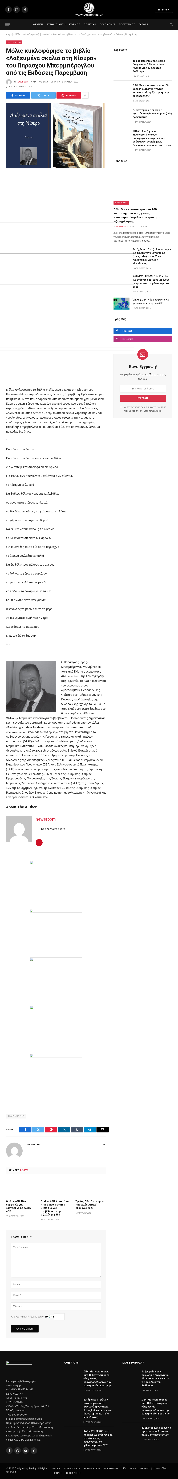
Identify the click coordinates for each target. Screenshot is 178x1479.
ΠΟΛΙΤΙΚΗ (90, 24)
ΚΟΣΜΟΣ (74, 24)
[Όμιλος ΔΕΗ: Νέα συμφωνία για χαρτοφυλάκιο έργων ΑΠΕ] (21, 1188)
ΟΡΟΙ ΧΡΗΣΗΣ (73, 1473)
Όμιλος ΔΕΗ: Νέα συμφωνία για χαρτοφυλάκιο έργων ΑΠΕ (18, 1206)
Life (124, 1468)
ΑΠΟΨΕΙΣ (144, 1468)
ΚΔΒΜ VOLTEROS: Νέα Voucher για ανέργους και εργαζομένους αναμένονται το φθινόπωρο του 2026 (151, 281)
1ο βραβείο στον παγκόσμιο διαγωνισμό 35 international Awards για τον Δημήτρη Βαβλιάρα (149, 66)
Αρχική (9, 34)
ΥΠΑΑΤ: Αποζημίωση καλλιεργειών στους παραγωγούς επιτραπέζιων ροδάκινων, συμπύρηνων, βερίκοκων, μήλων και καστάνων (152, 138)
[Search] (171, 24)
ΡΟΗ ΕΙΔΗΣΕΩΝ (14, 42)
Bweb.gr (33, 1468)
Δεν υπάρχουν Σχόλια (20, 87)
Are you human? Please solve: (28, 1316)
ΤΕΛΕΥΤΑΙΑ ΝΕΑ (16, 1116)
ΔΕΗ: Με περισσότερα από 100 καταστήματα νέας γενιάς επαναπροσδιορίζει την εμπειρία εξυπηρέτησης (152, 90)
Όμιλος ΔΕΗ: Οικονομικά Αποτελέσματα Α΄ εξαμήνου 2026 (90, 1204)
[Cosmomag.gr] (89, 9)
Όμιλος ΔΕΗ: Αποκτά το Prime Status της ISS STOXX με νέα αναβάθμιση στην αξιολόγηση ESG (55, 1208)
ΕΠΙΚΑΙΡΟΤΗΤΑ (121, 203)
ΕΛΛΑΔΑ (143, 24)
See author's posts (53, 829)
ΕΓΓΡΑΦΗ (164, 9)
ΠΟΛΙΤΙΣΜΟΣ (127, 24)
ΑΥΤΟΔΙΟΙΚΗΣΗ (56, 24)
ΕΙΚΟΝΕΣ (57, 1473)
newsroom (22, 82)
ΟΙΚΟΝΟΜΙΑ (107, 24)
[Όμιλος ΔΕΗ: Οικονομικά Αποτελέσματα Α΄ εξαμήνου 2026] (91, 1188)
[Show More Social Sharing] (85, 95)
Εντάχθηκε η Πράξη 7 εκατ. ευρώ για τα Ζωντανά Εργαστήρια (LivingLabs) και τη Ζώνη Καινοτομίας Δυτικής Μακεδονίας (152, 256)
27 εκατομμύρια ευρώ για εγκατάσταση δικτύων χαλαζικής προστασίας (152, 113)
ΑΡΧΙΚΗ (38, 24)
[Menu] (7, 24)
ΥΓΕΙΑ (133, 1468)
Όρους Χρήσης (131, 411)
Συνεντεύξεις (160, 1468)
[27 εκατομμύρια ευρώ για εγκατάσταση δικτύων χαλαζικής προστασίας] (122, 114)
